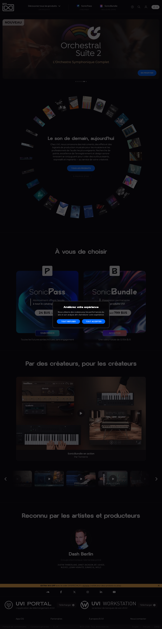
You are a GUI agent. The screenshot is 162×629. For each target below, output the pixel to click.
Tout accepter (94, 321)
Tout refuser (68, 321)
